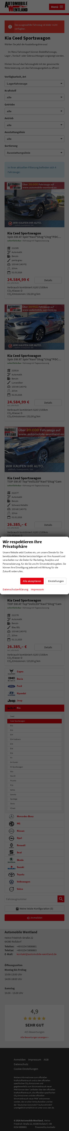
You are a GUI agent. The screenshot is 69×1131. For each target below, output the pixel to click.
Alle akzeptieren (32, 581)
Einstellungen (56, 581)
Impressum (37, 589)
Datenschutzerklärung (15, 589)
